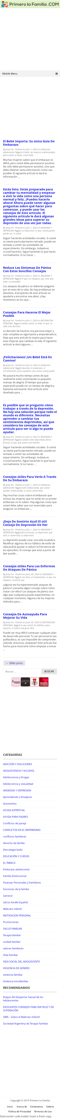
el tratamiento (38, 577)
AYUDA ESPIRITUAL (14, 810)
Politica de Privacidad (19, 1111)
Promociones (11, 922)
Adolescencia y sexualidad (18, 784)
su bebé (18, 155)
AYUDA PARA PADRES (15, 816)
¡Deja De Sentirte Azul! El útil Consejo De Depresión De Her (25, 523)
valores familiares (13, 948)
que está (45, 278)
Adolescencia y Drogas (16, 777)
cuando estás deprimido (33, 439)
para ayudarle (24, 371)
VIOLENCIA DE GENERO (16, 968)
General (7, 895)
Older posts (16, 663)
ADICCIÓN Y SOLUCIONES (17, 764)
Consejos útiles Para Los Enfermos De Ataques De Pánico (29, 568)
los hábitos (39, 625)
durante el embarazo (32, 368)
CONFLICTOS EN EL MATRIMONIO (21, 830)
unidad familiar (12, 942)
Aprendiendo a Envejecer (17, 797)
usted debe (28, 155)
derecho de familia (14, 843)
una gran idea (27, 628)
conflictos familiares (14, 836)
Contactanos (36, 1106)
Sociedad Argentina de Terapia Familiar (25, 1023)
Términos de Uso (43, 1111)
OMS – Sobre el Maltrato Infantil (21, 1017)
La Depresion (28, 230)
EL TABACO (9, 863)
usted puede (48, 371)
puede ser (7, 233)
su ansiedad (14, 281)
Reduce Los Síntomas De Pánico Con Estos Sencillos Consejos (27, 269)
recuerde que (18, 580)
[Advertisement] (30, 40)
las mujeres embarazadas (42, 152)
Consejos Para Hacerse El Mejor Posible (27, 314)
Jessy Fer (10, 149)
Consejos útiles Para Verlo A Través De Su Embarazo (29, 478)
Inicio (10, 1106)
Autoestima (9, 803)
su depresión (27, 535)
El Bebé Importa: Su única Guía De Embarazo (29, 143)
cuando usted (27, 323)
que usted (37, 371)
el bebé (25, 152)
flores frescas (28, 532)
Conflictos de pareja (14, 823)
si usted (17, 233)
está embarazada (30, 487)
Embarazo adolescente (16, 869)
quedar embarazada (13, 490)
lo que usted (27, 625)
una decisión (14, 326)
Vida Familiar (10, 955)
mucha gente (48, 230)
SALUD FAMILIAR (12, 928)
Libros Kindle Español (15, 902)
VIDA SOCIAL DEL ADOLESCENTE (21, 961)
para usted (8, 155)
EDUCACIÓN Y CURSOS (16, 856)
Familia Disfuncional (14, 876)
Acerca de (22, 1106)
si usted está (14, 535)
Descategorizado (13, 849)
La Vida (38, 323)
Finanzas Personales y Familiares (22, 882)
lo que (38, 230)
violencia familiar (13, 974)
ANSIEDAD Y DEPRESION (17, 790)
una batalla (34, 442)
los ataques (34, 278)
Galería (50, 1106)
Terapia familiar (12, 935)
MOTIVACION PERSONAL (17, 915)
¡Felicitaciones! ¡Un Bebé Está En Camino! (27, 358)
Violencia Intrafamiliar (15, 981)
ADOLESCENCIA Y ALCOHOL (18, 770)
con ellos (26, 577)
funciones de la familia (16, 889)
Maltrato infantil (12, 909)
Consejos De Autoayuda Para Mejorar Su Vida (25, 616)
